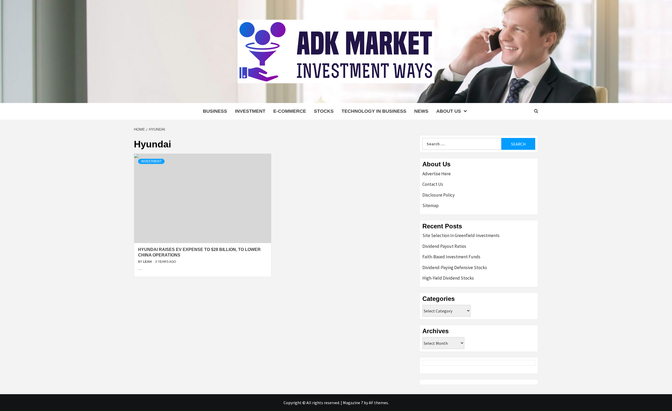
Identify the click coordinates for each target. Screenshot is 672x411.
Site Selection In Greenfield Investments (461, 235)
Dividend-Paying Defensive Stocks (454, 267)
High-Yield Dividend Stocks (448, 278)
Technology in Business (374, 111)
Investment (250, 111)
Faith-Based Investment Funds (451, 257)
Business (215, 111)
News (421, 111)
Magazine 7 (353, 402)
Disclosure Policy (438, 195)
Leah (148, 262)
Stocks (324, 111)
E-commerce (289, 111)
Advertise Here (436, 174)
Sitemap (430, 205)
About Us (448, 111)
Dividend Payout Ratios (444, 246)
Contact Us (432, 184)
